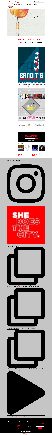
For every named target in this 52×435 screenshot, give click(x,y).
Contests (30, 4)
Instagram (28, 424)
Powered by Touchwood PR (26, 431)
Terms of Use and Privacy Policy (30, 428)
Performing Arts (20, 4)
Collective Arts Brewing (38, 129)
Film (14, 4)
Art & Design (26, 4)
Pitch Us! (9, 423)
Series (16, 4)
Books (23, 4)
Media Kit (9, 427)
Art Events (20, 129)
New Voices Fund (9, 424)
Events (32, 4)
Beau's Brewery (32, 129)
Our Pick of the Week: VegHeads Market (27, 153)
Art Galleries (23, 129)
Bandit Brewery (27, 129)
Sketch (37, 84)
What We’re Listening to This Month (41, 153)
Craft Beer (43, 129)
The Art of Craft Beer (20, 42)
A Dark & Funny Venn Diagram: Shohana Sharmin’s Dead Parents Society (21, 154)
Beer (34, 129)
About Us (35, 4)
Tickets (41, 86)
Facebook (28, 423)
